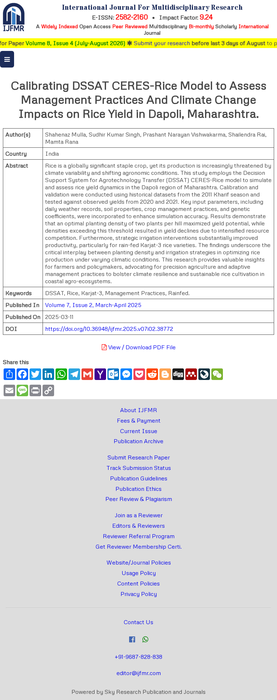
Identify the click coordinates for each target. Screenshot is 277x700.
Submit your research (155, 43)
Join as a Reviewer (139, 515)
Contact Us (138, 622)
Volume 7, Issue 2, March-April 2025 (93, 304)
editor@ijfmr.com (138, 673)
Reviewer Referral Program (139, 536)
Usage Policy (139, 572)
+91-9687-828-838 (138, 656)
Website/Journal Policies (138, 562)
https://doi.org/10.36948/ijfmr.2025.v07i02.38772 (109, 328)
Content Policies (138, 583)
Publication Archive (138, 441)
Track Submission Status (138, 467)
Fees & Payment (139, 420)
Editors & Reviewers (138, 525)
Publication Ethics (138, 488)
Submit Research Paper (138, 457)
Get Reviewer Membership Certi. (139, 546)
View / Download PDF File (141, 347)
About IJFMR (138, 410)
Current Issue (138, 431)
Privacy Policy (138, 593)
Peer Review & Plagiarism (138, 498)
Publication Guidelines (138, 478)
